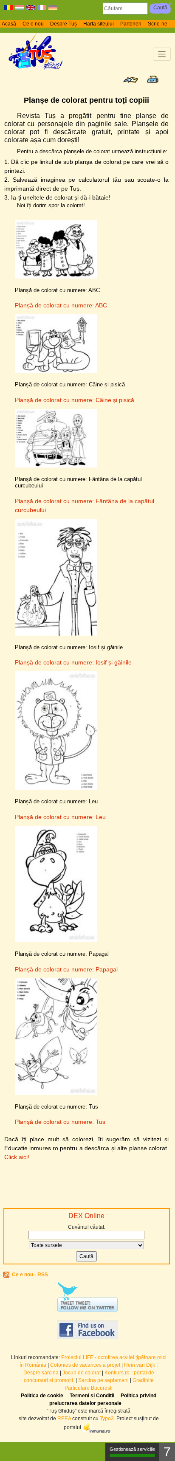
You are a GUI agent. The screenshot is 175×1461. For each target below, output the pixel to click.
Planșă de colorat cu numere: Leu (60, 817)
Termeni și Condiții (92, 1396)
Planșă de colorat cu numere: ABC (61, 305)
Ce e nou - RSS (30, 1275)
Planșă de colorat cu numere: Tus (60, 1121)
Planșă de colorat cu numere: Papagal (66, 969)
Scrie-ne (157, 24)
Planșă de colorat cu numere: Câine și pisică (74, 400)
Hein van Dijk (139, 1365)
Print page (152, 79)
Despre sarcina (41, 1373)
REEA (64, 1419)
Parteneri (130, 24)
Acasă (9, 24)
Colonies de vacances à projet (85, 1365)
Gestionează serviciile (132, 1449)
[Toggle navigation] (162, 54)
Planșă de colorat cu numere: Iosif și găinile (73, 662)
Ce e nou (33, 24)
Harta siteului (98, 24)
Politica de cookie (42, 1396)
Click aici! (16, 1157)
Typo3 (107, 1419)
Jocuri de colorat (82, 1373)
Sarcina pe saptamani (103, 1380)
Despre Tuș (63, 24)
